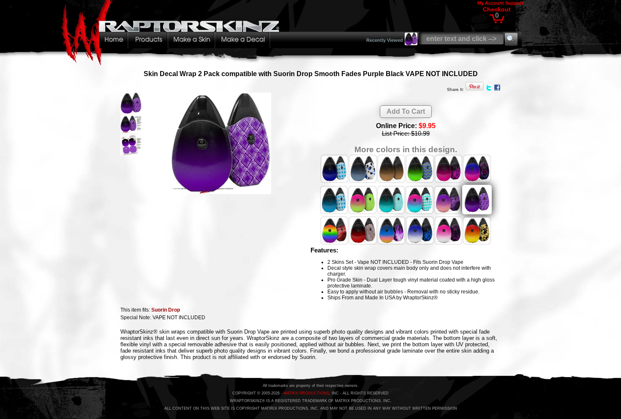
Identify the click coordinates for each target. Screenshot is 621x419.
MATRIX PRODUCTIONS (306, 393)
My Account (490, 2)
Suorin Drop (165, 310)
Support (514, 2)
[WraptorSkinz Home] (172, 62)
